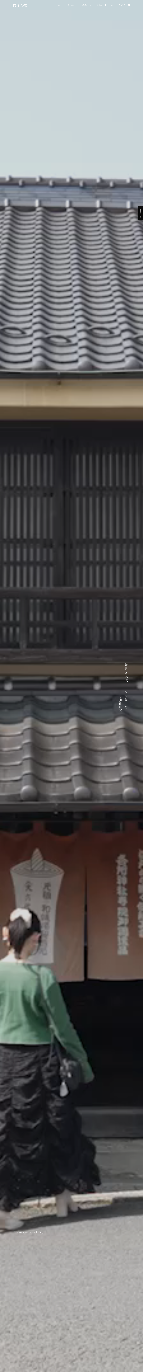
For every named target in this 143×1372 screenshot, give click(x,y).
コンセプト (58, 5)
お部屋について (86, 5)
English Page (123, 5)
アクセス (110, 5)
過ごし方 (100, 5)
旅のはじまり (72, 5)
